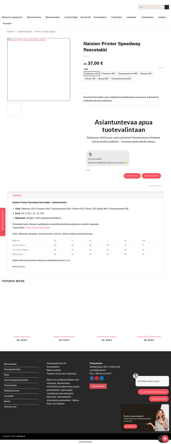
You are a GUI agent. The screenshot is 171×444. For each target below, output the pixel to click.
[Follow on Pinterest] (97, 378)
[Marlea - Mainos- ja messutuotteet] (15, 7)
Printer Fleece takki (22, 337)
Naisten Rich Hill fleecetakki (149, 337)
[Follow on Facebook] (92, 378)
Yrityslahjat (116, 17)
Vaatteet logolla (24, 31)
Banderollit (86, 17)
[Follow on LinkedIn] (101, 378)
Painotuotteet (100, 17)
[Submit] (167, 7)
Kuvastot (7, 23)
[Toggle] (10, 195)
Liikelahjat (131, 17)
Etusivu (10, 31)
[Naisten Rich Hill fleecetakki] (149, 310)
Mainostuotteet (53, 17)
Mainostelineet (34, 17)
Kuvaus (17, 195)
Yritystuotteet (147, 17)
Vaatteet (162, 17)
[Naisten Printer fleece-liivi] (64, 310)
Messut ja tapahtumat (12, 17)
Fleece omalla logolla (45, 31)
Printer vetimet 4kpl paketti (37, 228)
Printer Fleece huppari (106, 337)
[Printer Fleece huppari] (107, 310)
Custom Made (71, 17)
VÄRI (86, 69)
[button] (10, 97)
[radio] (92, 74)
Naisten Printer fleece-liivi (64, 337)
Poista (161, 67)
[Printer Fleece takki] (22, 310)
